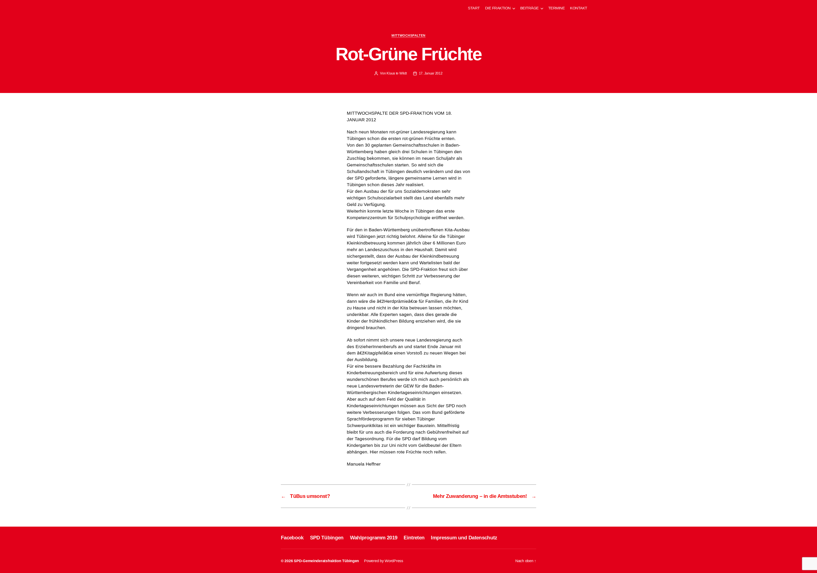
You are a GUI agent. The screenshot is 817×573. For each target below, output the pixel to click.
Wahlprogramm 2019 (373, 537)
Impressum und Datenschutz (464, 537)
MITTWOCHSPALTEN (408, 35)
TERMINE (556, 8)
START (474, 8)
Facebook (292, 537)
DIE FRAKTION (498, 8)
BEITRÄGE (529, 8)
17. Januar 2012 (431, 73)
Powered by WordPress (383, 561)
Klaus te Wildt (397, 73)
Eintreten (414, 537)
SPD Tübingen (327, 537)
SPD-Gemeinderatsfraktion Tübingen (326, 561)
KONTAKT (578, 8)
